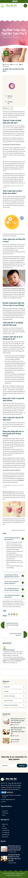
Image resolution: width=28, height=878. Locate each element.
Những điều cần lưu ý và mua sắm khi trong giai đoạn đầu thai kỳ (18, 720)
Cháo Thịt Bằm (15, 739)
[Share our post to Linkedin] (17, 614)
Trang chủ (3, 35)
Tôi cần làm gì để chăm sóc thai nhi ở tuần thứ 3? (11, 582)
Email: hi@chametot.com (8, 799)
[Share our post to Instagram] (11, 614)
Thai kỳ (8, 35)
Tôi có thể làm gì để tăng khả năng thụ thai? (12, 596)
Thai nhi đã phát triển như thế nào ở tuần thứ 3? (12, 538)
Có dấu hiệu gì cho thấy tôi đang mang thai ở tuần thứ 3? (12, 575)
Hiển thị (9, 108)
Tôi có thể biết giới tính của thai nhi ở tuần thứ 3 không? (11, 589)
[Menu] (25, 5)
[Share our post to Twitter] (14, 614)
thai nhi (6, 127)
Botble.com (19, 875)
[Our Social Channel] (13, 1)
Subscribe (22, 765)
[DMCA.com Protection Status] (7, 792)
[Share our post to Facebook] (9, 614)
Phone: (4, 801)
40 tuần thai (14, 35)
